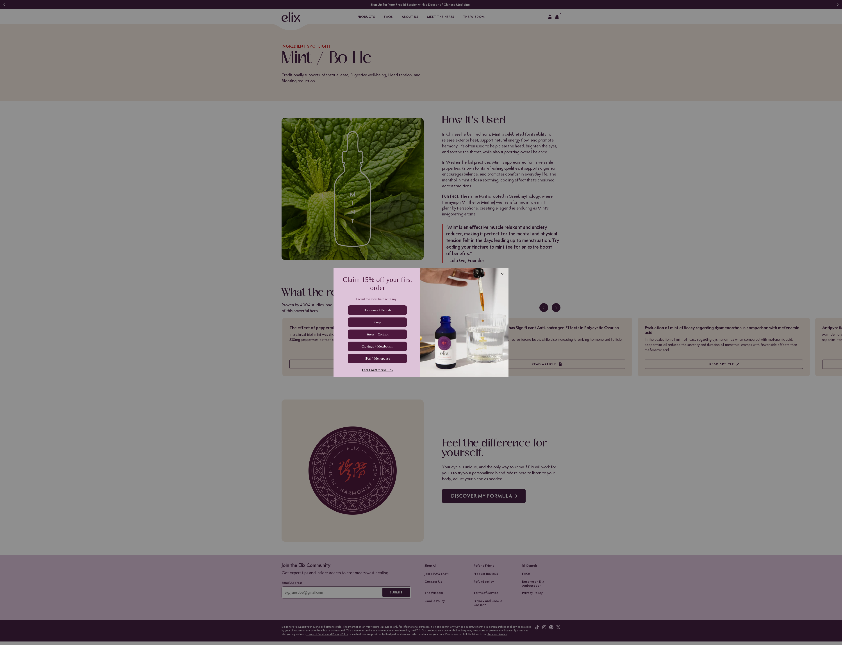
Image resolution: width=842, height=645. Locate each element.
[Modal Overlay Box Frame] (421, 322)
